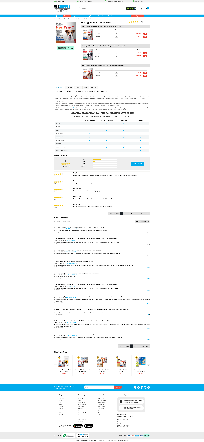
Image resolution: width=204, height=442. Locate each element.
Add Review (138, 163)
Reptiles (61, 408)
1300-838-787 (139, 1)
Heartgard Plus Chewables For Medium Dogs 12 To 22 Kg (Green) (103, 46)
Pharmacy (66, 16)
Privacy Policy (101, 402)
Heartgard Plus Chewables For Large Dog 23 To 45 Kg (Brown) (103, 65)
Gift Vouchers (82, 417)
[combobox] (96, 8)
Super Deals (124, 16)
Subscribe (118, 387)
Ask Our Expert (102, 417)
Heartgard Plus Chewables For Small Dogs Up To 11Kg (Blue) (102, 26)
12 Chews (98, 36)
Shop (59, 16)
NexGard (124, 120)
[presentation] (55, 366)
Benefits (77, 87)
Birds (60, 404)
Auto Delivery (101, 406)
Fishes (60, 413)
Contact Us (101, 398)
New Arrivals (101, 16)
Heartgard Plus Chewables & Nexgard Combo (82, 370)
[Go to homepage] (62, 11)
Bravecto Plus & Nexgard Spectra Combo (140, 370)
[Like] (147, 232)
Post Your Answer (71, 228)
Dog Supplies (62, 18)
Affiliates (100, 415)
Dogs (60, 400)
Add (145, 33)
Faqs (79, 400)
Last (147, 213)
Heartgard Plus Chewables (85, 18)
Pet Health (81, 406)
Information (59, 87)
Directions (69, 87)
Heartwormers (72, 18)
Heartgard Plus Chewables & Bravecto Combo (63, 370)
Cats (60, 402)
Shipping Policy (102, 400)
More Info (94, 87)
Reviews (80, 410)
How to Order (81, 402)
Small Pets (62, 415)
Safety (86, 87)
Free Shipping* (60, 1)
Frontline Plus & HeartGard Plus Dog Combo (102, 370)
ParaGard (141, 120)
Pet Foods (61, 398)
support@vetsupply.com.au (132, 407)
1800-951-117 (138, 401)
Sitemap (80, 408)
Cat (80, 16)
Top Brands (101, 408)
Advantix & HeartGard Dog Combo (121, 370)
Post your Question (142, 221)
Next (142, 213)
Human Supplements (137, 16)
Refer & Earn (81, 415)
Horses (61, 406)
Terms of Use (101, 404)
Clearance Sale (102, 413)
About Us (80, 398)
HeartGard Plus (71, 108)
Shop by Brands (90, 16)
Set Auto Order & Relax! (85, 1)
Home (55, 18)
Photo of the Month (83, 413)
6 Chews (97, 33)
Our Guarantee (82, 404)
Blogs (99, 410)
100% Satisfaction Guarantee (115, 1)
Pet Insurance (82, 419)
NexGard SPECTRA (107, 120)
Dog (74, 16)
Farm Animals (62, 410)
